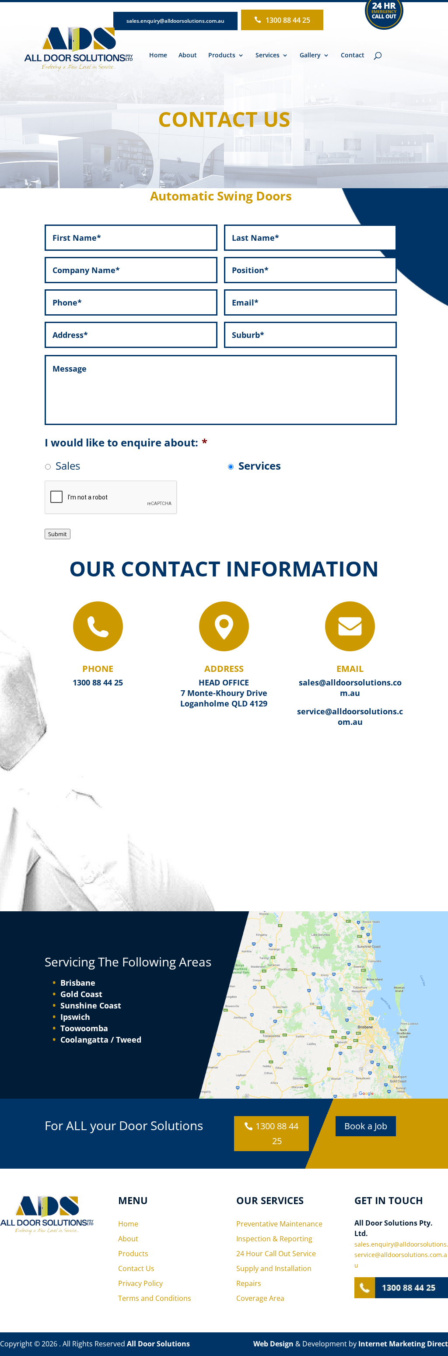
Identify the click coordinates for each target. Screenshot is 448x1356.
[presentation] (111, 498)
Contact (352, 55)
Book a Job (365, 1126)
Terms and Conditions (154, 1298)
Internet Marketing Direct (403, 1344)
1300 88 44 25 (288, 20)
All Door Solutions (158, 1344)
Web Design (273, 1344)
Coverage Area (260, 1298)
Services (259, 465)
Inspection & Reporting (274, 1239)
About (187, 55)
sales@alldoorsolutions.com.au (350, 687)
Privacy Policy (140, 1283)
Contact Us (136, 1268)
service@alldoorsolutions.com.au (350, 716)
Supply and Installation (274, 1268)
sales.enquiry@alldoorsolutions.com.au (175, 21)
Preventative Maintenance (279, 1224)
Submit (57, 534)
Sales (68, 465)
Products (221, 55)
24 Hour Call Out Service (276, 1253)
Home (158, 55)
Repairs (248, 1283)
